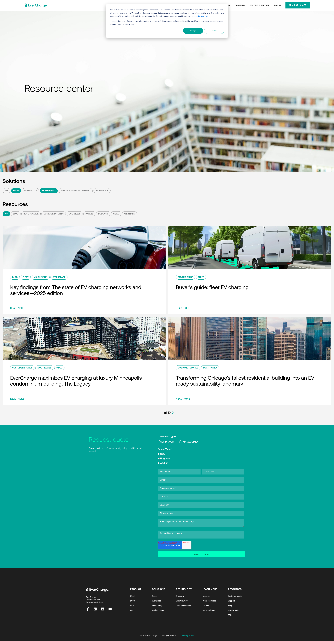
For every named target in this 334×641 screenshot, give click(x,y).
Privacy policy (233, 610)
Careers (206, 605)
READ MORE (17, 308)
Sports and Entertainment (76, 190)
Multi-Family (49, 190)
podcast (103, 214)
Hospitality (30, 190)
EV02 (132, 596)
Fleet (16, 190)
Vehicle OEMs (158, 610)
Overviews (74, 214)
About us (206, 596)
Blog (15, 214)
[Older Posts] (173, 412)
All (6, 190)
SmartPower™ (182, 601)
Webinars (129, 214)
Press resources (209, 601)
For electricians (209, 610)
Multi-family (157, 605)
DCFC (132, 605)
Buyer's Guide (30, 214)
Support (231, 601)
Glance (133, 610)
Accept (193, 31)
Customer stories (235, 596)
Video (116, 214)
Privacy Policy (203, 16)
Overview (180, 596)
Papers (89, 214)
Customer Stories (54, 214)
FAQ (229, 615)
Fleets (154, 596)
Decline (214, 31)
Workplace (102, 190)
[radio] (166, 442)
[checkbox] (201, 442)
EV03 (132, 601)
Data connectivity (183, 605)
